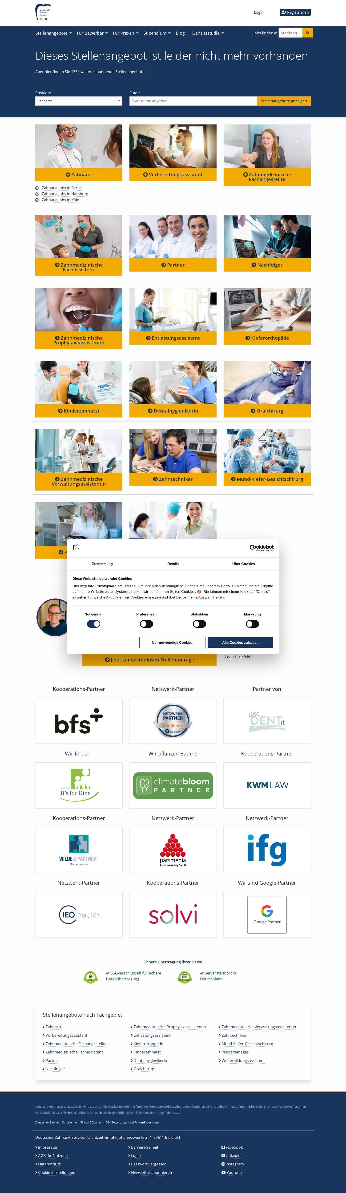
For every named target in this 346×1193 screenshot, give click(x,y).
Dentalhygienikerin (175, 411)
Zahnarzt (81, 174)
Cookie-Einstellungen (56, 1172)
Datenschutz (49, 1164)
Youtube (234, 1172)
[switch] (146, 624)
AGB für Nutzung (53, 1155)
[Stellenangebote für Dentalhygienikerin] (173, 382)
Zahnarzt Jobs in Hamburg (65, 193)
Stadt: (134, 92)
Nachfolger (269, 265)
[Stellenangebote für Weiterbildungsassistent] (173, 524)
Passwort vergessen (149, 1164)
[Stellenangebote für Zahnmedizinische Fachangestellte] (267, 146)
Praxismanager (235, 1052)
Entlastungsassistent (175, 338)
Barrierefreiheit (144, 1147)
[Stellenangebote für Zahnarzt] (78, 146)
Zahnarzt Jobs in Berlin (62, 187)
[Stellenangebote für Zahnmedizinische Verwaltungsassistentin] (78, 451)
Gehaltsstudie (206, 33)
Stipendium (155, 33)
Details (173, 564)
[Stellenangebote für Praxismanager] (78, 524)
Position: (43, 92)
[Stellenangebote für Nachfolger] (267, 236)
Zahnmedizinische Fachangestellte (269, 176)
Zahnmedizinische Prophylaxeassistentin (79, 340)
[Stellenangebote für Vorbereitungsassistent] (173, 146)
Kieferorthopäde (269, 338)
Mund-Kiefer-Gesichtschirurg (269, 479)
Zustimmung (102, 564)
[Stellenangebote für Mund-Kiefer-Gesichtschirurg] (267, 451)
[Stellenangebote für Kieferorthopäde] (267, 309)
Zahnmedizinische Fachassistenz (81, 267)
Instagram (235, 1164)
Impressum (48, 1147)
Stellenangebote (52, 33)
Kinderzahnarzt (81, 411)
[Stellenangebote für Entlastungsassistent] (173, 309)
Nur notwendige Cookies (172, 642)
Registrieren (297, 12)
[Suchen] (307, 32)
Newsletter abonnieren (151, 1172)
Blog (180, 33)
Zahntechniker (175, 479)
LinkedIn (233, 1155)
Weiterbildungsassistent (243, 1060)
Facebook (234, 1147)
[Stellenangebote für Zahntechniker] (173, 451)
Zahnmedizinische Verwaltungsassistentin (79, 481)
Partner (175, 265)
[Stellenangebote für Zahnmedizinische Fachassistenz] (78, 236)
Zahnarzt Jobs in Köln (60, 199)
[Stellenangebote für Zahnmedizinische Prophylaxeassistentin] (78, 309)
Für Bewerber (90, 33)
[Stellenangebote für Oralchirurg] (267, 382)
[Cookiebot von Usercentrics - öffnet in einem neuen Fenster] (253, 548)
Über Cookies (243, 564)
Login (259, 12)
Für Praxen (123, 33)
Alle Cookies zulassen (240, 642)
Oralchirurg (269, 411)
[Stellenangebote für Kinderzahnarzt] (78, 382)
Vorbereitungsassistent (175, 174)
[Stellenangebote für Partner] (173, 236)
